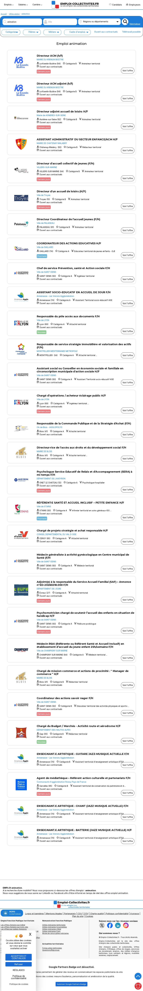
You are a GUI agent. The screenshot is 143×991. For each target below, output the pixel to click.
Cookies (89, 916)
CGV (86, 913)
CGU (80, 913)
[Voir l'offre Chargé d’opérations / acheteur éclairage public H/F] (71, 402)
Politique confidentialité (117, 913)
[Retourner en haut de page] (138, 976)
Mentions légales (54, 913)
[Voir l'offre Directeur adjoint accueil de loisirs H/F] (71, 118)
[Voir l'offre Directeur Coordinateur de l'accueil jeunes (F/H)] (71, 224)
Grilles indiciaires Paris (51, 931)
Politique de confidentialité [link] (18, 977)
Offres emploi (14, 14)
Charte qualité (97, 913)
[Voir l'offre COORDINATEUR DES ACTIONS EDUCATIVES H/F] (71, 249)
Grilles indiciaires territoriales (53, 925)
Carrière (37, 4)
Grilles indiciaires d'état (51, 929)
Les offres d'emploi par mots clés (14, 927)
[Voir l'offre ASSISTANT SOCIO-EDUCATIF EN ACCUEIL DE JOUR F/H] (71, 297)
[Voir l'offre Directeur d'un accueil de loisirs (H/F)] (71, 198)
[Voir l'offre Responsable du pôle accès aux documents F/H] (71, 323)
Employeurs (134, 4)
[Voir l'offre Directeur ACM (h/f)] (71, 62)
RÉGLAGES (19, 970)
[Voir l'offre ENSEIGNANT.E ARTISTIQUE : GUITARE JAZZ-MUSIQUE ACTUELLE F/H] (71, 758)
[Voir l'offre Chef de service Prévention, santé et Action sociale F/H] (71, 273)
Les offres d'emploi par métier (13, 925)
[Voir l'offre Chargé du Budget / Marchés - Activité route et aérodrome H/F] (71, 733)
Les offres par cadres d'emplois (14, 929)
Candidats (117, 4)
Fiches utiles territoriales (52, 948)
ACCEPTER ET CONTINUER (18, 957)
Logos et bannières (34, 913)
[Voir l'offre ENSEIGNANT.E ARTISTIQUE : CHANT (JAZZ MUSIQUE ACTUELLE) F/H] (71, 810)
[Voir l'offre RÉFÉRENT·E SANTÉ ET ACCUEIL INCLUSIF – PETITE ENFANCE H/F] (71, 509)
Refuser (18, 964)
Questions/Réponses (50, 950)
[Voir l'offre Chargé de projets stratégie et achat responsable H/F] (71, 535)
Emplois (8, 4)
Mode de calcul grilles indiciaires (55, 933)
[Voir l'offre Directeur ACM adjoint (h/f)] (71, 90)
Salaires (22, 4)
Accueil (4, 14)
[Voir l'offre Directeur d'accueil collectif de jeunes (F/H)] (71, 170)
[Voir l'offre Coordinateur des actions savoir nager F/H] (71, 705)
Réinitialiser (134, 24)
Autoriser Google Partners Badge (71, 984)
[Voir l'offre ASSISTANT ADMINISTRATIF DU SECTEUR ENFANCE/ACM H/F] (71, 144)
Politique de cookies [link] (18, 984)
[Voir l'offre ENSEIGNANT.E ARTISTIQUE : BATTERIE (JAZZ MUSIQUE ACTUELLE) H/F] (71, 835)
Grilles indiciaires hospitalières (54, 927)
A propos (134, 913)
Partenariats (70, 913)
